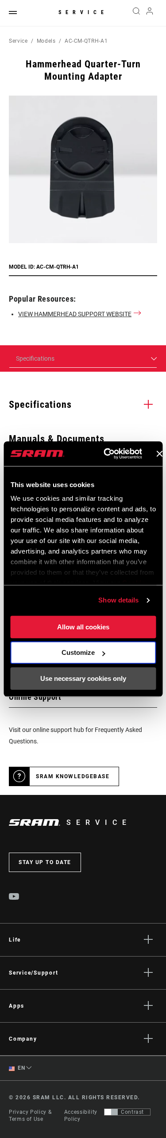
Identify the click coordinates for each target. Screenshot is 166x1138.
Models (46, 41)
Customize (78, 652)
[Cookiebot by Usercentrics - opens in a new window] (106, 453)
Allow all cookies (83, 627)
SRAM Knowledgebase (72, 776)
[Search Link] (136, 13)
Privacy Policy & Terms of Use (30, 1115)
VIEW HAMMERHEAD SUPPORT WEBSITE (74, 314)
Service (83, 12)
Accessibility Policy (80, 1115)
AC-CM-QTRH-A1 (86, 41)
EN (20, 1068)
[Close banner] (159, 454)
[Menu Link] (13, 13)
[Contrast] (111, 1112)
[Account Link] (150, 13)
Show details (118, 600)
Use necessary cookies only (83, 678)
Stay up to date (45, 862)
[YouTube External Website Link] (14, 897)
